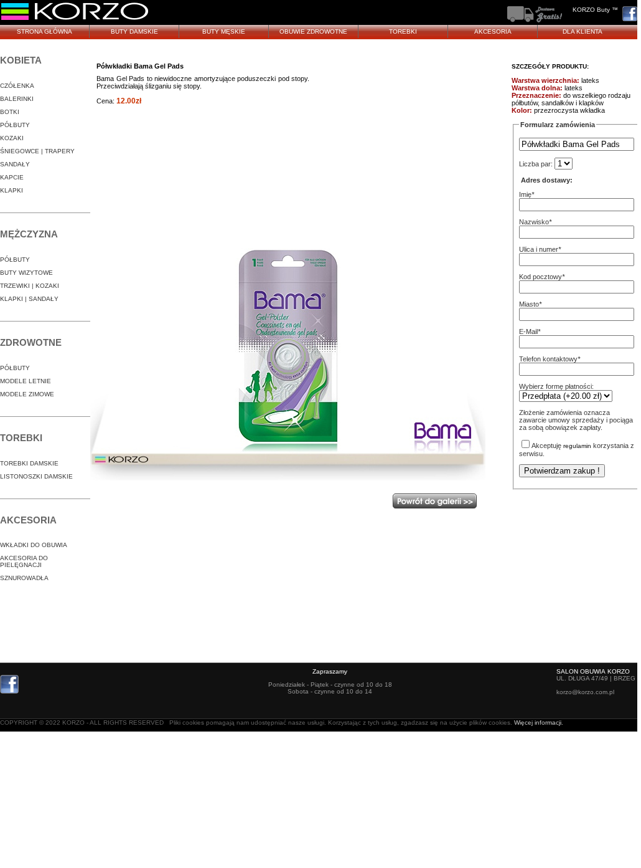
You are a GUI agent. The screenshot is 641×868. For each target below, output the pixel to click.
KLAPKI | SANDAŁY (29, 298)
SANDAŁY (15, 164)
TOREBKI (403, 31)
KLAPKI (11, 190)
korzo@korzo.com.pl (585, 692)
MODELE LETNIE (25, 381)
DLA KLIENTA (582, 31)
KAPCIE (12, 177)
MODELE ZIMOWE (27, 394)
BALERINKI (17, 98)
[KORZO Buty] (75, 19)
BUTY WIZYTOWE (26, 272)
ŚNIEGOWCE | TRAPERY (37, 151)
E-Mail (528, 331)
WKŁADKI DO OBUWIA (33, 544)
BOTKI (9, 111)
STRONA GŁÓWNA (44, 31)
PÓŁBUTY (15, 125)
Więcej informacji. (538, 722)
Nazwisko (534, 222)
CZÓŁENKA (17, 85)
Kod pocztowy (540, 276)
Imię (525, 194)
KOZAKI (12, 138)
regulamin (577, 445)
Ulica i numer (538, 249)
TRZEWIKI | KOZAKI (29, 285)
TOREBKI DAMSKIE (29, 463)
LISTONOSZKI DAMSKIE (36, 476)
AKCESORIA (493, 31)
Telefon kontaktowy (548, 359)
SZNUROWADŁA (24, 578)
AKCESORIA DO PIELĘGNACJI (24, 561)
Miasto (529, 304)
